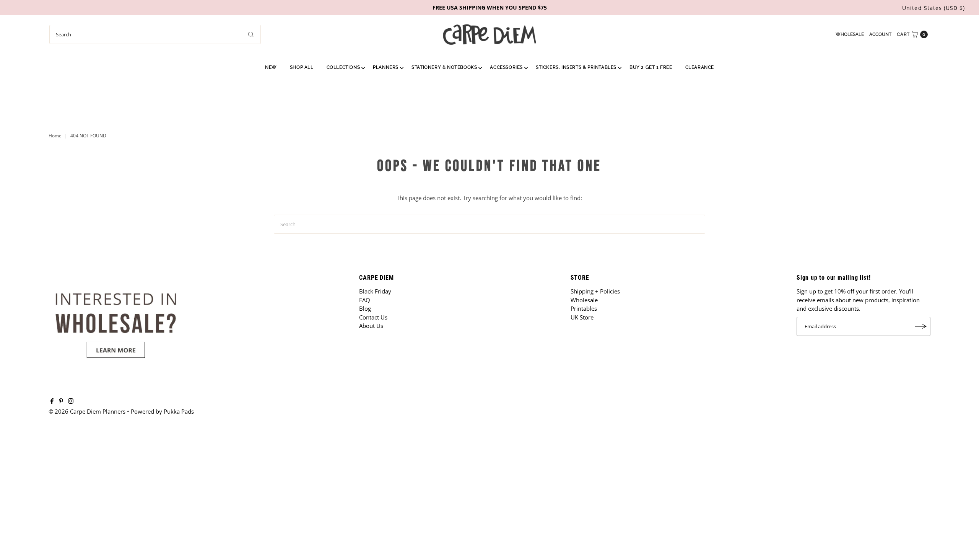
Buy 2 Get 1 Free (650, 67)
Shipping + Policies (595, 291)
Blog (365, 308)
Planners (385, 67)
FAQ (364, 300)
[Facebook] (52, 401)
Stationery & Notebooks (444, 67)
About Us (371, 325)
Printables (584, 308)
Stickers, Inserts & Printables (576, 67)
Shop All (302, 67)
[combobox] (155, 34)
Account (880, 34)
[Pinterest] (61, 401)
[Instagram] (70, 401)
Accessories (506, 67)
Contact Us (373, 317)
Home (55, 135)
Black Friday (375, 291)
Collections (343, 67)
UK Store (582, 317)
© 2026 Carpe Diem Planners (87, 411)
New (271, 67)
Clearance (699, 67)
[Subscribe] (920, 326)
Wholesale (850, 34)
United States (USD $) (933, 7)
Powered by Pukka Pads (162, 411)
